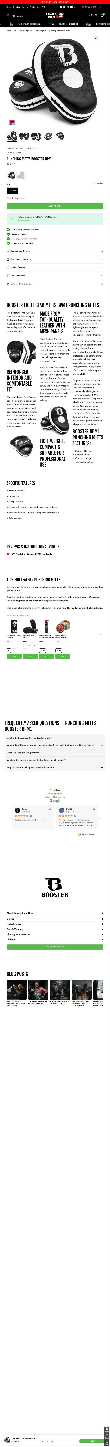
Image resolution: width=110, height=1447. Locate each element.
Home (9, 30)
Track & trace (34, 7)
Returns (25, 7)
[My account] (96, 15)
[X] (64, 7)
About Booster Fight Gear (55, 913)
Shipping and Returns (20, 251)
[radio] (11, 175)
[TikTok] (74, 7)
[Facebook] (61, 7)
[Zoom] (96, 38)
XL (25, 650)
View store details (23, 220)
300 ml (42, 650)
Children (55, 939)
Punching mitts (41, 30)
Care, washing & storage (21, 283)
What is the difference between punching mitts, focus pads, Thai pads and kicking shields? (50, 745)
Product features (17, 267)
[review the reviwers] (50, 809)
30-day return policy (20, 234)
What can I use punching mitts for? (23, 752)
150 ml (58, 650)
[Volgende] (101, 634)
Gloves (55, 919)
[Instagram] (67, 7)
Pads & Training (55, 929)
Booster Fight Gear (26, 30)
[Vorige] (9, 634)
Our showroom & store (20, 259)
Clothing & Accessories (55, 934)
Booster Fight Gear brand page (55, 947)
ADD (14, 656)
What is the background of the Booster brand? (29, 737)
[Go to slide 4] (53, 830)
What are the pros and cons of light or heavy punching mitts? (36, 760)
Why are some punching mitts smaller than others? (31, 767)
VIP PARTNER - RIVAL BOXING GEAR (55, 2)
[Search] (91, 15)
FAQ (43, 7)
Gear (15, 30)
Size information (17, 275)
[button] (91, 7)
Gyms (8, 7)
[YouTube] (71, 7)
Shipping (16, 7)
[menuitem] (9, 7)
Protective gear (55, 924)
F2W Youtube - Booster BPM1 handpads (31, 554)
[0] (101, 15)
